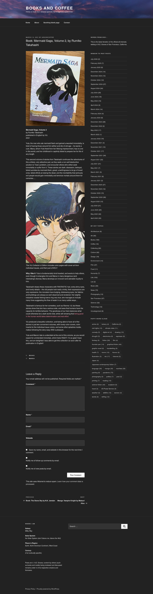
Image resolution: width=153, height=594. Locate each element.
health (95, 352)
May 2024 (94, 101)
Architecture (95, 231)
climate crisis (111, 328)
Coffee (93, 244)
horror (105, 352)
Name (29, 414)
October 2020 (95, 193)
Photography (95, 294)
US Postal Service (108, 389)
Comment (30, 384)
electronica (108, 336)
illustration (97, 356)
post (119, 376)
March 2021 (95, 172)
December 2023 (96, 122)
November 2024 (96, 76)
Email (29, 426)
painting (96, 372)
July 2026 (94, 59)
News (93, 290)
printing (96, 380)
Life (92, 277)
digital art (107, 332)
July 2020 (94, 205)
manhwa (120, 368)
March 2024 (95, 109)
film (115, 340)
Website (29, 438)
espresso (120, 336)
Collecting (94, 248)
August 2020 (95, 201)
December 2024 (96, 71)
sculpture (112, 384)
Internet (117, 356)
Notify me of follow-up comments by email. (42, 460)
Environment (95, 261)
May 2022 (94, 130)
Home (28, 22)
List (92, 282)
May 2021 (94, 168)
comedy (96, 332)
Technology (95, 307)
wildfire (107, 393)
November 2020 (96, 189)
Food (92, 269)
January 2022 (95, 138)
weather (96, 393)
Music (93, 286)
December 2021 (96, 143)
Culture (93, 252)
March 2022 (95, 134)
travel (95, 389)
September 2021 (97, 155)
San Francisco (96, 298)
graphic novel (98, 348)
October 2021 (95, 151)
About (36, 22)
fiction (106, 340)
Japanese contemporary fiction (104, 364)
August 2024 (95, 88)
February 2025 (96, 63)
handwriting (112, 348)
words (95, 397)
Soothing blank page (51, 22)
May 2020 (94, 214)
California (116, 324)
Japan (95, 360)
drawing (119, 332)
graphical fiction (114, 344)
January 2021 (95, 180)
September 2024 (97, 84)
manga (32, 358)
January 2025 (95, 67)
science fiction (98, 384)
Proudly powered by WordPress (48, 589)
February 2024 (96, 113)
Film (92, 265)
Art (92, 235)
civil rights (97, 328)
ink (107, 356)
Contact (67, 22)
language (97, 368)
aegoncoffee (48, 37)
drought (96, 336)
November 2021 (96, 147)
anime (95, 324)
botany (105, 324)
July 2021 (94, 164)
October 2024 (95, 80)
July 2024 (94, 92)
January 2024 (95, 118)
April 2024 (94, 105)
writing (106, 397)
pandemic (108, 372)
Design (93, 256)
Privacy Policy (30, 589)
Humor (116, 352)
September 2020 (97, 197)
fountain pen (98, 344)
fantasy (96, 340)
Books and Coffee (49, 8)
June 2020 (94, 210)
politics (110, 376)
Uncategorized (96, 311)
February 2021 (96, 176)
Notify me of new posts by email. (38, 468)
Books (32, 355)
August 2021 (95, 159)
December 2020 (96, 185)
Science (93, 302)
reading (107, 380)
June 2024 (94, 97)
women (118, 393)
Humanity (94, 273)
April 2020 (94, 218)
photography (97, 376)
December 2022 (96, 126)
